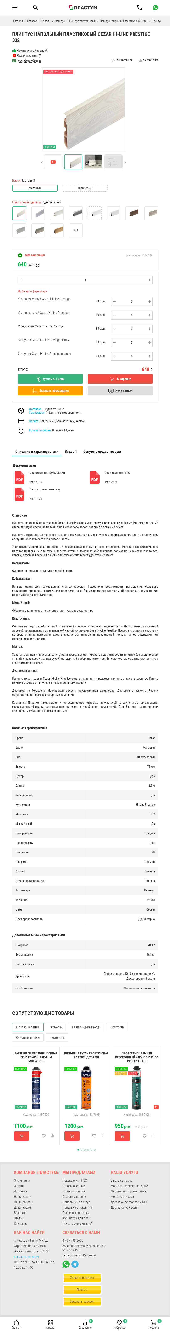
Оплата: (34, 421)
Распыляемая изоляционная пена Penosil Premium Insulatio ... (36, 1057)
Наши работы (23, 1202)
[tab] (37, 451)
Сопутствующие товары (102, 451)
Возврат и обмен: (40, 430)
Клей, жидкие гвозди (86, 1027)
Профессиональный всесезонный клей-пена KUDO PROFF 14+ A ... (136, 1057)
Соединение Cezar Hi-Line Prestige (40, 326)
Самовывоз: (37, 412)
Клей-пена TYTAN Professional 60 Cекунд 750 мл (86, 1055)
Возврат (19, 1213)
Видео (71, 451)
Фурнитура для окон (76, 1218)
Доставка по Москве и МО (129, 1202)
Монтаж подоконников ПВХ (130, 1186)
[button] (42, 162)
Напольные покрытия (77, 1207)
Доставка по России (124, 1207)
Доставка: (35, 409)
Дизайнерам (22, 1207)
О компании (22, 1180)
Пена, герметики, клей (77, 1224)
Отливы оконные (73, 1191)
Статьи (19, 1218)
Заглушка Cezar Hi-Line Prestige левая (43, 340)
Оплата (19, 1186)
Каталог (32, 21)
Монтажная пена (28, 1027)
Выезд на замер (121, 1180)
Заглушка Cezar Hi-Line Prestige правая (44, 354)
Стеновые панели (74, 1197)
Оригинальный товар (30, 50)
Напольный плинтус (53, 21)
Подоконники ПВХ (74, 1180)
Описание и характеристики (36, 451)
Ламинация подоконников (129, 1191)
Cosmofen (117, 1027)
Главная (18, 21)
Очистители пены (28, 1038)
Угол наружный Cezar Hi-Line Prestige (43, 313)
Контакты (20, 1224)
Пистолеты (57, 1038)
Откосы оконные (73, 1186)
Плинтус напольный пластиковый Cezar (123, 21)
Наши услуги (22, 1197)
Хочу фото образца (29, 60)
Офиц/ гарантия (27, 55)
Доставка (20, 1191)
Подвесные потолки (75, 1213)
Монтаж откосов (122, 1197)
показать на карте (26, 1257)
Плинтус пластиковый (82, 21)
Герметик (56, 1027)
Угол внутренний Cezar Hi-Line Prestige (44, 299)
